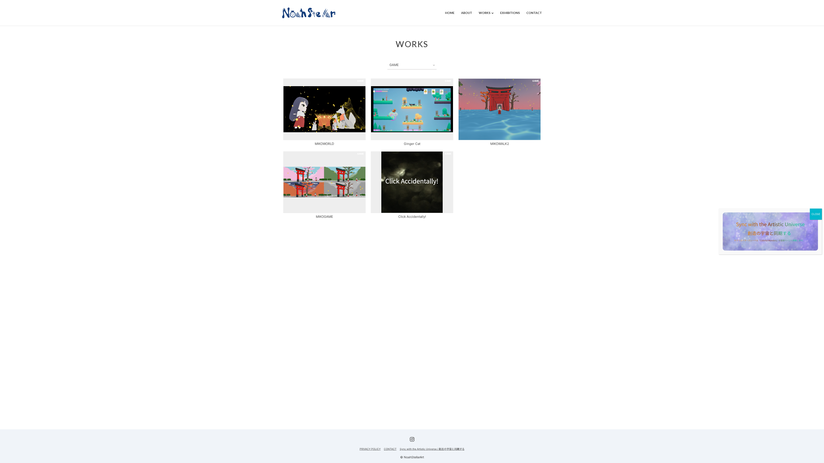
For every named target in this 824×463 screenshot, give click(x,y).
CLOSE (816, 214)
